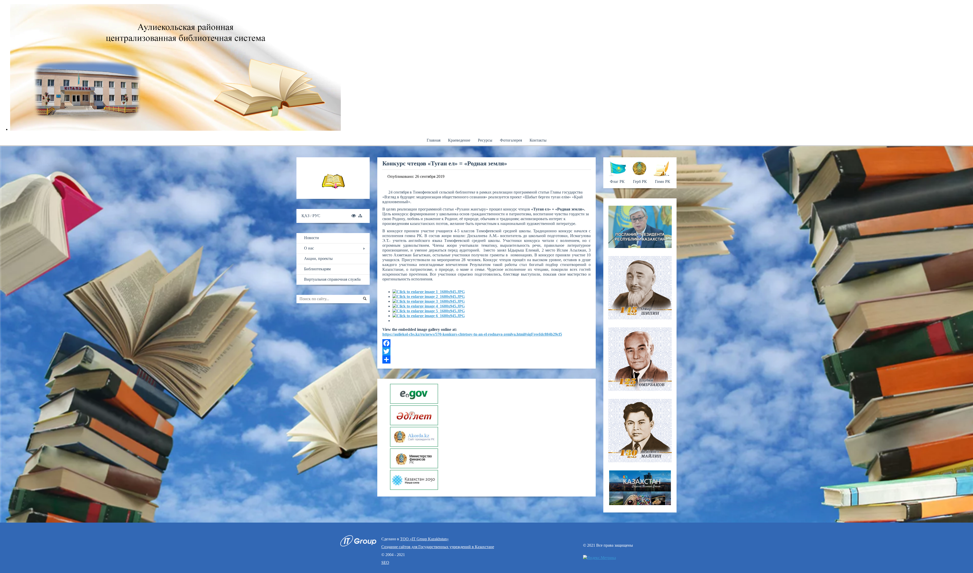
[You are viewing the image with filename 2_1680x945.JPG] (428, 296)
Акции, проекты (318, 258)
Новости (311, 238)
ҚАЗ (306, 216)
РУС (316, 216)
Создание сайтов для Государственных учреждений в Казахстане (437, 547)
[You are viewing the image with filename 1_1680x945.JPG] (428, 292)
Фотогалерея (511, 140)
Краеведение (459, 140)
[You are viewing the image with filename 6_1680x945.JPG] (428, 316)
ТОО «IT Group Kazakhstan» (424, 539)
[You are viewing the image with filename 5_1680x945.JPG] (428, 311)
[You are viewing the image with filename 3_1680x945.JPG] (428, 301)
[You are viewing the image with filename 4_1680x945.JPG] (428, 306)
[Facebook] (486, 343)
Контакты (538, 140)
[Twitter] (486, 351)
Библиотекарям (317, 269)
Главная (433, 140)
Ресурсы (485, 140)
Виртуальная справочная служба (332, 279)
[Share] (486, 359)
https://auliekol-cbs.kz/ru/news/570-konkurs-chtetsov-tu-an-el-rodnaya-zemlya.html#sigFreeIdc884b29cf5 (472, 334)
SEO (385, 562)
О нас (309, 248)
